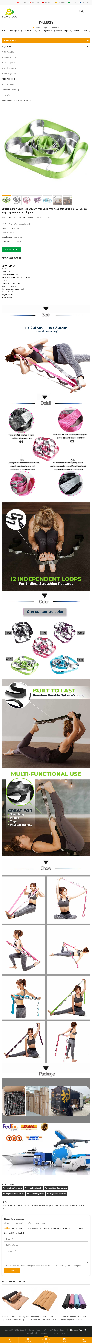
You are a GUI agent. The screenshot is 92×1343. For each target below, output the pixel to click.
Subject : (43, 1230)
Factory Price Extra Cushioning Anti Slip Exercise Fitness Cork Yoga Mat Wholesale (15, 1318)
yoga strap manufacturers (57, 1188)
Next (88, 1281)
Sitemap (73, 1330)
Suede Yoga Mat (11, 57)
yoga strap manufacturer (15, 1194)
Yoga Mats (6, 46)
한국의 (85, 2)
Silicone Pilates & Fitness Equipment (18, 100)
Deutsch (48, 2)
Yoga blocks (9, 84)
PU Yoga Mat (9, 52)
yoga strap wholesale (14, 1188)
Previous (84, 1281)
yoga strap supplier (35, 1188)
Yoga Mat (61, 1333)
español (62, 2)
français (35, 2)
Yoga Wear (7, 95)
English (23, 2)
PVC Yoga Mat (10, 73)
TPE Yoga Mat (9, 62)
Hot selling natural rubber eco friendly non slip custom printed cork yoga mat (43, 1318)
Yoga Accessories (50, 27)
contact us (9, 249)
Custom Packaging (10, 89)
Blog (80, 1330)
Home (37, 27)
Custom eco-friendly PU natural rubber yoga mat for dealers (73, 1318)
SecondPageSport (48, 1333)
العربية (74, 2)
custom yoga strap (37, 1194)
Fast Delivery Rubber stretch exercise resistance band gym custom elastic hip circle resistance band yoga (45, 1207)
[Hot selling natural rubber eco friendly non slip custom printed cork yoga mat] (44, 1300)
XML (85, 1330)
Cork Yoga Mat (10, 68)
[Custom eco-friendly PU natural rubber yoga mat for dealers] (74, 1300)
